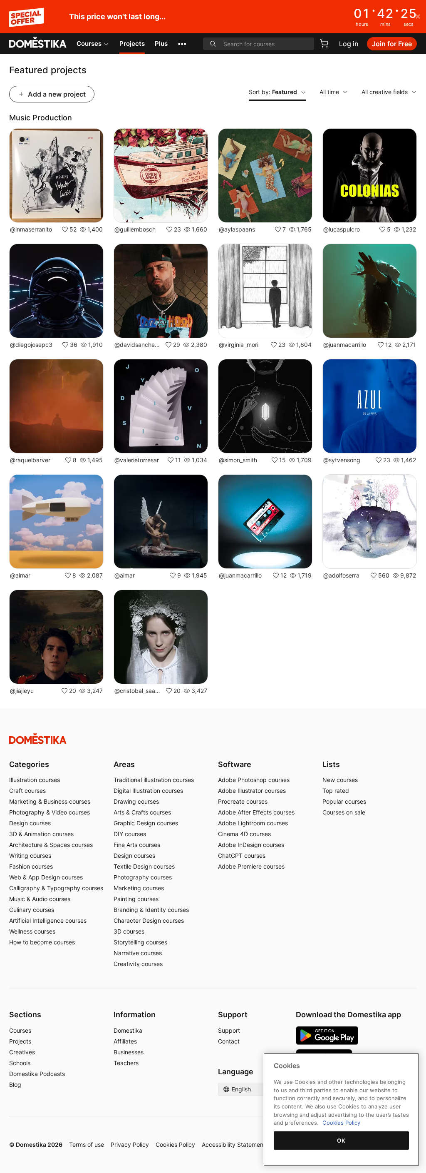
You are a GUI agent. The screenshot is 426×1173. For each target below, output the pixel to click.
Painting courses (136, 898)
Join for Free (392, 44)
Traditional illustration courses (154, 779)
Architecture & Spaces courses (51, 844)
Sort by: (273, 91)
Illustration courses (34, 779)
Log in (349, 44)
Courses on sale (343, 812)
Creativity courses (138, 963)
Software (234, 764)
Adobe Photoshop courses (254, 779)
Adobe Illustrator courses (252, 790)
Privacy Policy (130, 1144)
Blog (15, 1084)
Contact (229, 1041)
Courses (89, 43)
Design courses (30, 823)
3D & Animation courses (41, 833)
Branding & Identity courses (151, 909)
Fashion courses (31, 866)
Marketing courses (139, 888)
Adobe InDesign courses (251, 844)
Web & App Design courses (46, 877)
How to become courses (42, 942)
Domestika (128, 1030)
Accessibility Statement (233, 1144)
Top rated (335, 790)
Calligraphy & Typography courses (56, 888)
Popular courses (344, 801)
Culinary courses (31, 909)
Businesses (129, 1052)
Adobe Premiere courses (251, 866)
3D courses (129, 931)
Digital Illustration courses (148, 790)
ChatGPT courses (241, 855)
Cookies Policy (175, 1144)
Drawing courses (136, 801)
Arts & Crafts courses (142, 812)
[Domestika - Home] (38, 42)
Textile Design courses (144, 866)
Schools (19, 1062)
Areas (124, 764)
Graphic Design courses (146, 823)
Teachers (126, 1062)
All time (329, 91)
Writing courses (30, 855)
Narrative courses (138, 952)
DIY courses (130, 833)
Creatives (22, 1052)
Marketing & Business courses (49, 801)
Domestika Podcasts (37, 1073)
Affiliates (125, 1041)
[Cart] (324, 43)
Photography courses (143, 877)
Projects (132, 43)
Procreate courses (242, 801)
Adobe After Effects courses (256, 812)
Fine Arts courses (137, 844)
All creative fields (385, 91)
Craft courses (27, 790)
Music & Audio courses (39, 898)
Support (229, 1030)
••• (182, 43)
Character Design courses (149, 920)
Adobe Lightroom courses (253, 823)
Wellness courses (32, 931)
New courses (340, 779)
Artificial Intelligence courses (48, 920)
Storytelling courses (140, 942)
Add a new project (57, 94)
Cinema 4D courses (244, 833)
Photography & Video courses (49, 812)
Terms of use (86, 1144)
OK (341, 1140)
